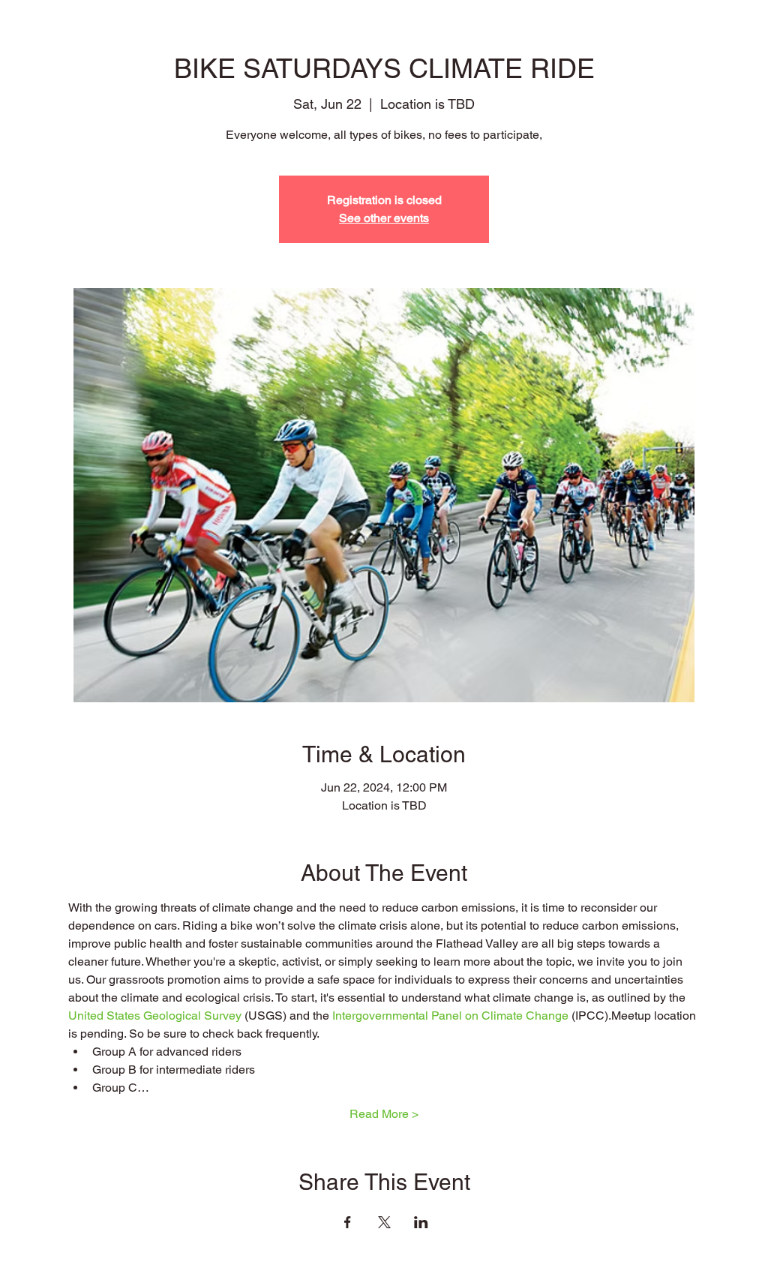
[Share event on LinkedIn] (421, 1222)
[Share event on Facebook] (347, 1222)
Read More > (384, 1114)
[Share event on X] (384, 1222)
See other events (384, 218)
